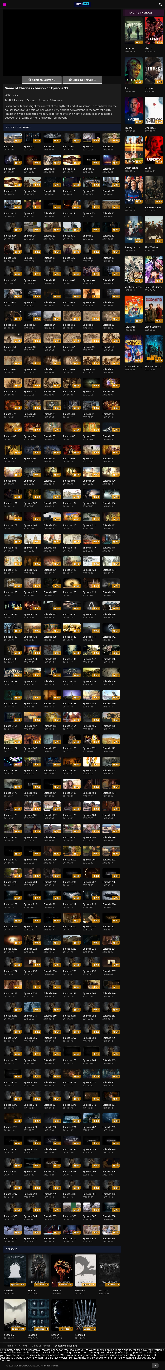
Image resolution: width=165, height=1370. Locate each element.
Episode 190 (109, 815)
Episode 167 (10, 748)
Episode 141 (89, 636)
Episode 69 (89, 369)
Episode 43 (69, 280)
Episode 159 (89, 703)
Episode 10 (30, 168)
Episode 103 (50, 503)
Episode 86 (69, 436)
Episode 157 (50, 703)
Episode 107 (10, 525)
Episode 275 (69, 1104)
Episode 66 (30, 369)
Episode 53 (30, 324)
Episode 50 (89, 302)
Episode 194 (69, 837)
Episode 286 (50, 1149)
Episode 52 (10, 324)
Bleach (148, 48)
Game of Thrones (41, 1345)
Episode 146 (69, 658)
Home (9, 1345)
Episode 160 (109, 703)
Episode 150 (30, 681)
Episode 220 (89, 926)
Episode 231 (109, 948)
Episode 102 (30, 503)
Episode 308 (109, 1216)
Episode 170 (69, 748)
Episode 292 (50, 1171)
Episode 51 (108, 302)
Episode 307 (89, 1216)
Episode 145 (50, 658)
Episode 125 (10, 592)
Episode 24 (69, 213)
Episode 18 (69, 191)
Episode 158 (69, 703)
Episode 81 (89, 413)
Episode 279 (30, 1127)
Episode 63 (89, 346)
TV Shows (22, 1345)
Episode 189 (89, 815)
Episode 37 (89, 257)
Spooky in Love (132, 247)
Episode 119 (10, 569)
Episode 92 (69, 458)
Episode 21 (10, 213)
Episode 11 (49, 168)
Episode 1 (9, 146)
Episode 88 (108, 436)
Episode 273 (30, 1104)
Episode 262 (50, 1060)
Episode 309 (10, 1238)
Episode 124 (109, 569)
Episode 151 (50, 681)
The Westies (151, 247)
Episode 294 (89, 1171)
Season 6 (33, 1334)
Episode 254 (10, 1037)
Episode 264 (89, 1060)
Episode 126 (30, 592)
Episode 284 (10, 1149)
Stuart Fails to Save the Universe (142, 366)
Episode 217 (30, 926)
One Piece (150, 127)
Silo (126, 88)
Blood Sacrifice (153, 326)
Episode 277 (109, 1104)
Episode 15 (10, 191)
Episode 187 (50, 815)
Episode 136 (109, 614)
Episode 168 (30, 748)
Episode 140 (69, 636)
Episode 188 (69, 815)
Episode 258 (89, 1037)
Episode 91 (49, 458)
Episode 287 (69, 1149)
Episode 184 (109, 792)
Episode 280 (50, 1127)
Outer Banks (131, 167)
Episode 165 (89, 725)
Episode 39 (10, 280)
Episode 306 (69, 1216)
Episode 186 (30, 815)
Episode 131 (10, 614)
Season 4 (103, 1290)
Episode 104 (69, 503)
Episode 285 (30, 1149)
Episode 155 (10, 703)
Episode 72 (30, 391)
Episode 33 (10, 257)
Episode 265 (109, 1060)
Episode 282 (89, 1127)
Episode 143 (10, 658)
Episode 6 (107, 146)
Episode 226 (30, 948)
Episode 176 (69, 770)
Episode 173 (10, 770)
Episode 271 (109, 1082)
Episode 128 (69, 592)
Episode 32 (108, 235)
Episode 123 (89, 569)
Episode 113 (10, 547)
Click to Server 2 (43, 80)
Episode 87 (89, 436)
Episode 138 (30, 636)
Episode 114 (30, 547)
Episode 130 (109, 592)
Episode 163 (50, 725)
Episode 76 (108, 391)
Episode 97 (49, 480)
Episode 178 (109, 770)
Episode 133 (50, 614)
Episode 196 (109, 837)
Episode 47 (30, 302)
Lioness (149, 88)
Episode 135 (89, 614)
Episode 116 (69, 547)
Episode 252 (89, 1015)
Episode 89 (10, 458)
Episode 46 (10, 302)
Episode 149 (10, 681)
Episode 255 (30, 1037)
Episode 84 (30, 436)
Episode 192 (30, 837)
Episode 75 (89, 391)
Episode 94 (108, 458)
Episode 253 (109, 1015)
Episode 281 (69, 1127)
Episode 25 (89, 213)
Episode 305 (50, 1216)
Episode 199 (50, 859)
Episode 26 (108, 213)
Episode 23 (49, 213)
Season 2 (56, 1290)
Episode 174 (30, 770)
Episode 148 (109, 658)
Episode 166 (109, 725)
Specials (8, 1290)
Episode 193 (50, 837)
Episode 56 (69, 324)
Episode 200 (69, 859)
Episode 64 (108, 346)
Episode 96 (30, 480)
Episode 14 (108, 168)
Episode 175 (50, 770)
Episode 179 (10, 792)
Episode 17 (49, 191)
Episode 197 (10, 859)
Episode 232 (10, 971)
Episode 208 (109, 881)
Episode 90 (30, 458)
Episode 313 (89, 1238)
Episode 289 (109, 1149)
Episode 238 (10, 993)
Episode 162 (30, 725)
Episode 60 (30, 346)
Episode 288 (89, 1149)
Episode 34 (30, 257)
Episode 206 (69, 881)
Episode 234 (50, 971)
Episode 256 (50, 1037)
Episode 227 (50, 948)
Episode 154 (109, 681)
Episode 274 (50, 1104)
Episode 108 (30, 525)
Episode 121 (50, 569)
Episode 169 (50, 748)
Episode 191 (10, 837)
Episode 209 (10, 904)
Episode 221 (109, 926)
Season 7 (56, 1334)
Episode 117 (89, 547)
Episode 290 (10, 1171)
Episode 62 (69, 346)
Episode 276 (89, 1104)
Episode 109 (50, 525)
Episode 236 (89, 971)
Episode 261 (30, 1060)
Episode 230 (89, 948)
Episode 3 (49, 146)
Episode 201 (89, 859)
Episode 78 (30, 413)
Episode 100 (109, 480)
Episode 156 (30, 703)
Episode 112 (109, 525)
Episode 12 (69, 168)
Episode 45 (108, 280)
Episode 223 (10, 948)
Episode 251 (69, 1015)
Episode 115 (50, 547)
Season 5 (9, 1334)
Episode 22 (30, 213)
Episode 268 (50, 1082)
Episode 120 (30, 569)
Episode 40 (30, 280)
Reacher (129, 127)
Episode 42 (49, 280)
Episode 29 (49, 235)
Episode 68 (69, 369)
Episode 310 (30, 1238)
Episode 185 (10, 815)
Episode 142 (109, 636)
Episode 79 (49, 413)
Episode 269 (69, 1082)
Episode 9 (9, 168)
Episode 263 (69, 1060)
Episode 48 (49, 302)
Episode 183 (89, 792)
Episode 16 (30, 191)
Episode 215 (10, 926)
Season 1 (33, 1290)
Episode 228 (69, 948)
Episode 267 (30, 1082)
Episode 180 (30, 792)
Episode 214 (109, 904)
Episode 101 (10, 503)
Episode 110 (69, 525)
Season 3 (80, 1290)
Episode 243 (89, 993)
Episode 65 (10, 369)
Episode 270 (89, 1082)
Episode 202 (109, 859)
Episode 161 (10, 725)
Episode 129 (89, 592)
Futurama (130, 326)
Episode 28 (30, 235)
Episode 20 (108, 191)
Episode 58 (108, 324)
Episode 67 (49, 369)
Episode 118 (109, 547)
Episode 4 (68, 146)
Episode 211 (50, 904)
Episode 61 (49, 346)
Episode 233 (30, 971)
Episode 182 (69, 792)
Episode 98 (69, 480)
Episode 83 (10, 436)
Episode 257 (69, 1037)
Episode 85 (49, 436)
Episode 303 (10, 1216)
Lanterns (129, 48)
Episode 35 (49, 257)
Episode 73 (49, 391)
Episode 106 (109, 503)
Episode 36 (69, 257)
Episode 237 (109, 971)
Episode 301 (89, 1193)
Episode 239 (30, 993)
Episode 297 (10, 1193)
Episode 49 (69, 302)
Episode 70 (108, 369)
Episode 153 (89, 681)
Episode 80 (69, 413)
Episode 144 (30, 658)
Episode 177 (89, 770)
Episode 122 (69, 569)
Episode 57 (89, 324)
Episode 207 (89, 881)
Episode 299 (50, 1193)
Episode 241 (69, 993)
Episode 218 (50, 926)
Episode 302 (109, 1193)
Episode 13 (89, 168)
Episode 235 (69, 971)
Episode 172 (109, 748)
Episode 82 (108, 413)
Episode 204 (30, 881)
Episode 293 (69, 1171)
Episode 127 (50, 592)
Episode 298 (30, 1193)
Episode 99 (89, 480)
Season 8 (80, 1334)
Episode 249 (30, 1015)
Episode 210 (30, 904)
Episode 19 (89, 191)
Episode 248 (10, 1015)
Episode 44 (89, 280)
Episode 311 (50, 1238)
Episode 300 (69, 1193)
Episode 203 (10, 881)
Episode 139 (50, 636)
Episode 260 (10, 1060)
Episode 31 (89, 235)
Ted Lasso (130, 207)
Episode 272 (10, 1104)
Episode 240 (50, 993)
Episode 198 (30, 859)
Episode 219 (69, 926)
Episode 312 (69, 1238)
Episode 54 (49, 324)
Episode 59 (10, 346)
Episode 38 (108, 257)
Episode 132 (30, 614)
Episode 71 (10, 391)
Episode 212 (69, 904)
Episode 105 (89, 503)
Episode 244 (109, 993)
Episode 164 (69, 725)
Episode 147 (89, 658)
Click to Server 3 (84, 80)
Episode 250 (50, 1015)
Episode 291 (30, 1171)
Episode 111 (89, 525)
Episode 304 (30, 1216)
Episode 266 (10, 1082)
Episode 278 (10, 1127)
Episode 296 (109, 1171)
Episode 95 (10, 480)
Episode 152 (69, 681)
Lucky (148, 167)
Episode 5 (88, 146)
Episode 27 (10, 235)
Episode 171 (89, 748)
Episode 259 (109, 1037)
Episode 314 (109, 1238)
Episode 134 (69, 614)
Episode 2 (29, 146)
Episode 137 (10, 636)
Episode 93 (89, 458)
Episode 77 (10, 413)
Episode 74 (69, 391)
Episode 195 (89, 837)
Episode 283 (109, 1127)
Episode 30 (69, 235)
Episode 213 (89, 904)
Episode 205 (50, 881)
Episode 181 (50, 792)
